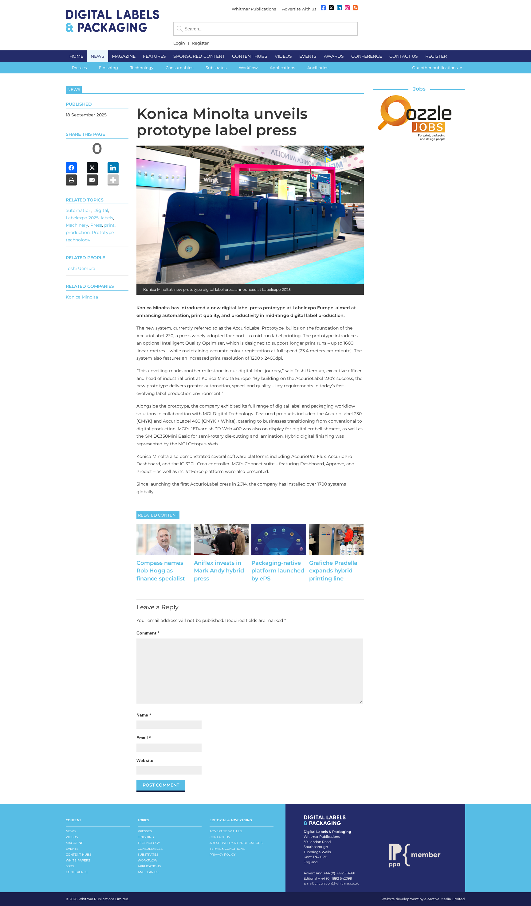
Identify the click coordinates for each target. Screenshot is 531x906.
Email (143, 737)
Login (179, 43)
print (109, 225)
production (78, 232)
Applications (149, 866)
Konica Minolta (82, 297)
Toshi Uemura (80, 268)
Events (72, 849)
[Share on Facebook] (71, 167)
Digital (100, 210)
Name (143, 715)
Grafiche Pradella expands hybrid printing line (333, 571)
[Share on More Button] (113, 179)
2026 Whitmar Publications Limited (98, 899)
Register (200, 43)
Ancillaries (148, 872)
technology (78, 240)
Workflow (147, 860)
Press (96, 225)
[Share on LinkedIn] (113, 167)
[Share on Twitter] (92, 167)
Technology (149, 843)
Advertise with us (299, 8)
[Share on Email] (92, 179)
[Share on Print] (71, 179)
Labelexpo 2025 (82, 218)
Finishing (146, 837)
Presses (145, 831)
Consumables (150, 849)
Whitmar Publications (254, 8)
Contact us (220, 837)
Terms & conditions (227, 849)
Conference (77, 872)
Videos (72, 837)
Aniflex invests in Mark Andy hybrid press (219, 571)
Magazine (74, 843)
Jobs (419, 89)
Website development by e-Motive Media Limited (423, 899)
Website (144, 760)
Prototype (103, 232)
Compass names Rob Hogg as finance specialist (160, 571)
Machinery (77, 225)
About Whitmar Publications (236, 843)
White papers (78, 860)
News (71, 831)
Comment (147, 633)
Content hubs (78, 855)
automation (78, 210)
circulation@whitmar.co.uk (337, 883)
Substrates (148, 855)
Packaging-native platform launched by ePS (277, 571)
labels (107, 218)
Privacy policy (222, 855)
